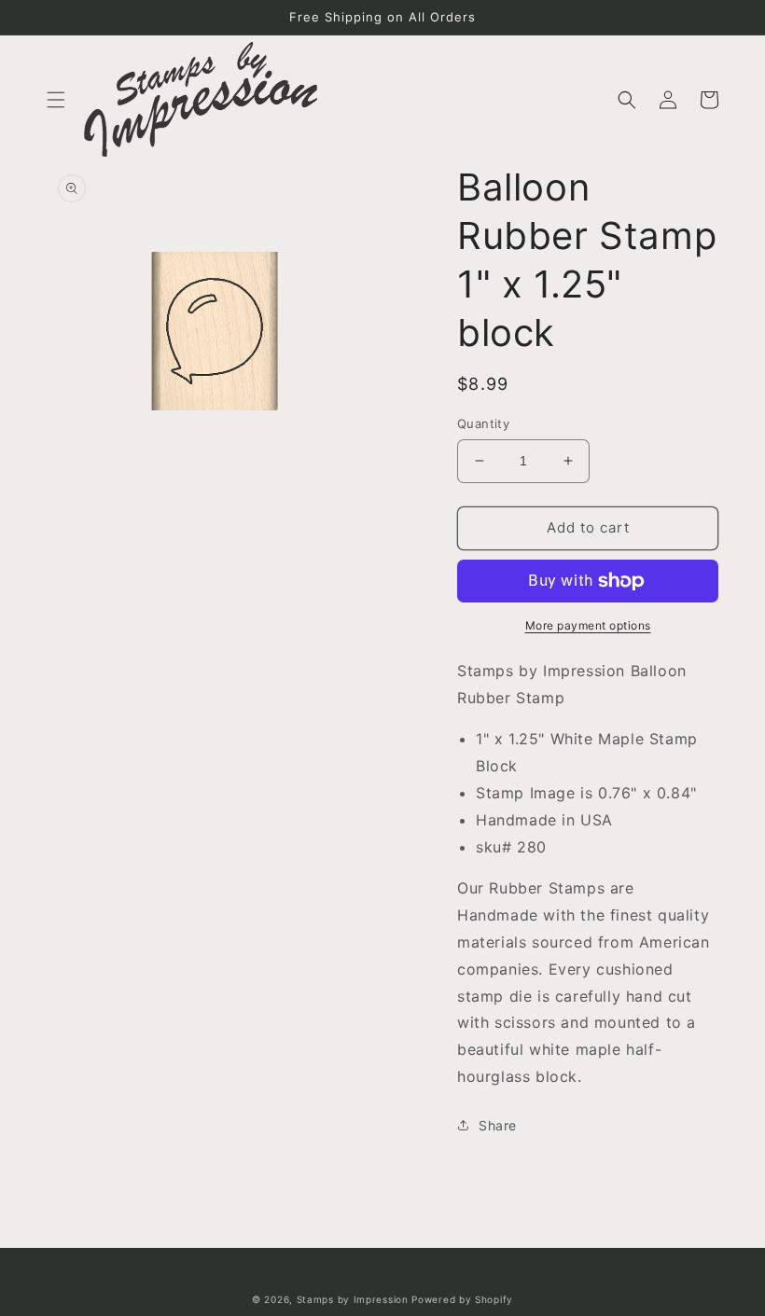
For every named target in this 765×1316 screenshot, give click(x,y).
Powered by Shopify (462, 1299)
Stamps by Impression (353, 1299)
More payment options (588, 625)
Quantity (483, 423)
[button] (55, 99)
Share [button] (498, 1125)
